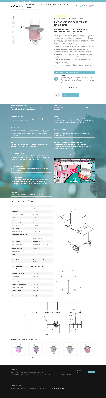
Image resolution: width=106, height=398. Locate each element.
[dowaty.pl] (17, 6)
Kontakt (30, 7)
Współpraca (47, 4)
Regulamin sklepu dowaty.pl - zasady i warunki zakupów (57, 374)
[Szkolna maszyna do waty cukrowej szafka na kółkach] (70, 349)
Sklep (38, 4)
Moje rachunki (25, 382)
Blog (59, 4)
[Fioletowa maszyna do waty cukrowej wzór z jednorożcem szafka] (18, 349)
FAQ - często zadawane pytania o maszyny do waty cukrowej (25, 377)
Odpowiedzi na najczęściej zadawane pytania (66, 72)
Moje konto (14, 379)
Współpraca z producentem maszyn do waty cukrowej (34, 372)
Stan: (69, 18)
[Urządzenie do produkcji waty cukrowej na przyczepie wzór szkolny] (53, 349)
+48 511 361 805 (42, 388)
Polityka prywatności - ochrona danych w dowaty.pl (23, 376)
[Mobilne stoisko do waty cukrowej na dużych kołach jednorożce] (35, 349)
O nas (54, 4)
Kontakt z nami (14, 372)
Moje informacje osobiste (46, 382)
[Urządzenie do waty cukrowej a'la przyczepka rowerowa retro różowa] (13, 17)
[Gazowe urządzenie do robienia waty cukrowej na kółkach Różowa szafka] (87, 349)
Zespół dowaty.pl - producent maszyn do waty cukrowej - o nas (26, 374)
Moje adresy (34, 382)
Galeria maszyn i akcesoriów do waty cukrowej (50, 376)
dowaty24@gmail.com (59, 388)
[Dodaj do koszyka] (18, 358)
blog (43, 377)
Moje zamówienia (15, 382)
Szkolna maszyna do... (70, 357)
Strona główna (30, 4)
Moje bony (57, 382)
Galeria (65, 4)
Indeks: (56, 18)
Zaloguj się (91, 6)
